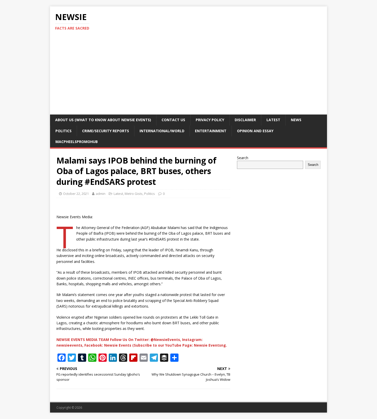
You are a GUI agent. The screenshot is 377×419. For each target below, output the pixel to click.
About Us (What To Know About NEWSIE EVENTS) (103, 119)
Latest (273, 119)
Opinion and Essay (255, 130)
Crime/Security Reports (105, 130)
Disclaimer (245, 119)
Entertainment (210, 130)
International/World (162, 130)
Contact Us (173, 119)
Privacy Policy (210, 119)
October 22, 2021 (76, 193)
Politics (63, 130)
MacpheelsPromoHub (76, 141)
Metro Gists (134, 193)
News (296, 119)
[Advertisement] (188, 76)
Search (242, 157)
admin (100, 193)
